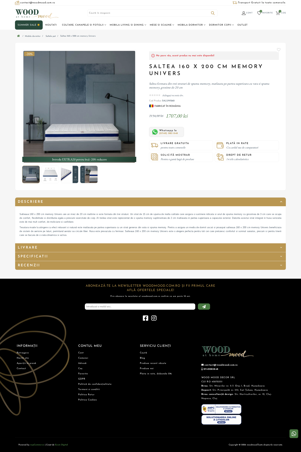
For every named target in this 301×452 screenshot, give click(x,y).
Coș (80, 368)
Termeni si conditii (89, 389)
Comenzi (83, 358)
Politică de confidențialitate (95, 384)
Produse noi (147, 368)
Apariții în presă (26, 363)
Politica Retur (86, 394)
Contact (21, 368)
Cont (81, 353)
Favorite (278, 49)
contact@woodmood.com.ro (221, 365)
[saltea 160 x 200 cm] (79, 107)
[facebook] (145, 318)
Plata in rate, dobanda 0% (156, 374)
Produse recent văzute (153, 363)
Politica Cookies (87, 400)
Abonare (204, 306)
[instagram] (153, 318)
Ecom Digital (61, 445)
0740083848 (211, 369)
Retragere (23, 353)
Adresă (82, 363)
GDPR (81, 379)
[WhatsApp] (294, 433)
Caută (213, 13)
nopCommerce (37, 445)
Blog (142, 358)
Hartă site (23, 358)
